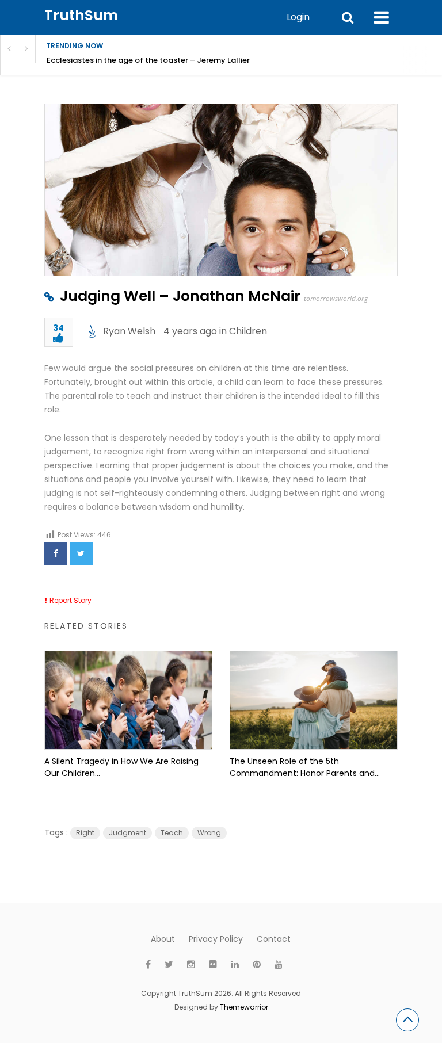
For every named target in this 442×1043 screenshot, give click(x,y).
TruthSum (81, 15)
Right (85, 833)
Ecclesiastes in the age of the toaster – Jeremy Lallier (148, 60)
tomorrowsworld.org (336, 298)
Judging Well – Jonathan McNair (180, 296)
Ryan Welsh (129, 331)
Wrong (209, 833)
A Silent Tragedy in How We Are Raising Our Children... (121, 767)
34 (58, 329)
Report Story (70, 600)
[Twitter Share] (81, 553)
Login (298, 17)
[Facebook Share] (55, 553)
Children (248, 331)
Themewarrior (244, 1007)
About (163, 939)
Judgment (127, 833)
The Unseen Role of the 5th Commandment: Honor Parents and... (305, 767)
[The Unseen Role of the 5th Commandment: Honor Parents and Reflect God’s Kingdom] (313, 700)
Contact (274, 939)
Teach (172, 833)
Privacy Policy (216, 939)
